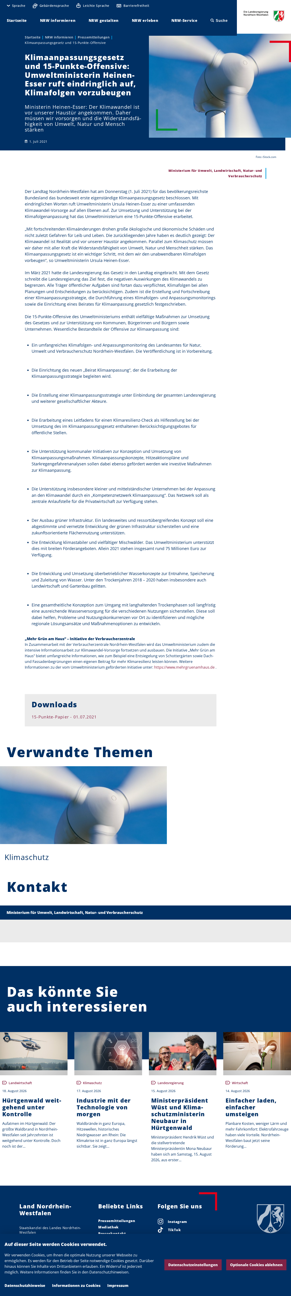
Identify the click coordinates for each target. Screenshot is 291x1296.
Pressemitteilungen (94, 37)
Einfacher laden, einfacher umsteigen (251, 1107)
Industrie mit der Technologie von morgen (104, 1107)
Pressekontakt (112, 1233)
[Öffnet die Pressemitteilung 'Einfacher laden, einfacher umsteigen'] (257, 1051)
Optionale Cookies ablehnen (256, 1264)
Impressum (117, 1285)
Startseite (32, 37)
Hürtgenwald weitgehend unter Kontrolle (31, 1107)
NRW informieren (59, 37)
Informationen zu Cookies (76, 1285)
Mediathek (108, 1227)
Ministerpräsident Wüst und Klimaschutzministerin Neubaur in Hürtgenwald (179, 1113)
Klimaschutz (27, 857)
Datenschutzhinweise (25, 1285)
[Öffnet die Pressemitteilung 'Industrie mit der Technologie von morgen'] (108, 1051)
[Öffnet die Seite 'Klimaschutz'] (83, 805)
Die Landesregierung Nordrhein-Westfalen (264, 16)
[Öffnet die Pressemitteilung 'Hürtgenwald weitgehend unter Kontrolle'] (34, 1051)
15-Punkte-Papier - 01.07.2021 (64, 717)
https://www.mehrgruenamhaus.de (184, 667)
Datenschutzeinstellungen (193, 1264)
